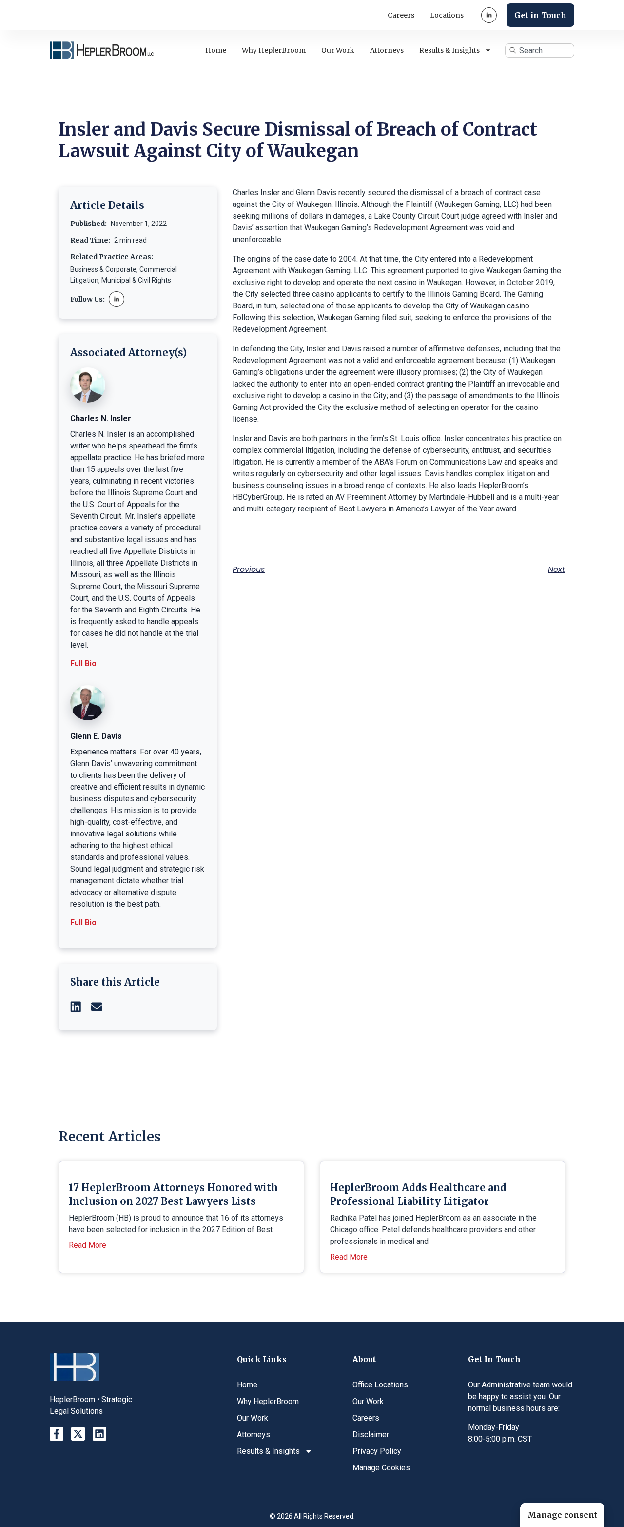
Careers (401, 15)
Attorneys (387, 50)
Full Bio (83, 663)
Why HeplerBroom (274, 50)
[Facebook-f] (56, 1434)
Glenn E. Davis (96, 736)
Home (215, 50)
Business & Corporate (103, 269)
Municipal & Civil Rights (136, 280)
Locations (447, 15)
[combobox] (539, 50)
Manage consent (562, 1515)
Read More (87, 1245)
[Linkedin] (99, 1434)
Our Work (337, 50)
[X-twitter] (78, 1434)
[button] (75, 1007)
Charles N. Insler (100, 418)
